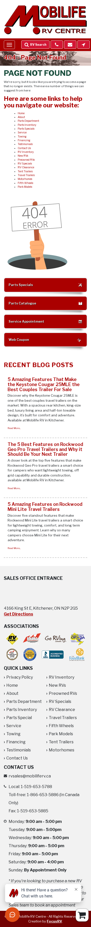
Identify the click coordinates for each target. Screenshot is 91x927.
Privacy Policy (19, 677)
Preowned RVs (26, 159)
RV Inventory (26, 152)
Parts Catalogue (22, 303)
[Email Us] (70, 44)
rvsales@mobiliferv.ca (30, 776)
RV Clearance (26, 167)
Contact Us (24, 148)
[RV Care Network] (12, 639)
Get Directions (18, 614)
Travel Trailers (26, 175)
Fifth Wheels (25, 183)
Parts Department (28, 121)
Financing (24, 140)
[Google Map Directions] (83, 44)
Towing (22, 136)
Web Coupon (19, 340)
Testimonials (25, 144)
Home (21, 113)
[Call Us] (57, 44)
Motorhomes (25, 179)
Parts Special (19, 717)
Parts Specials (26, 128)
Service (22, 132)
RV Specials (25, 163)
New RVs (23, 155)
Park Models (25, 186)
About (21, 117)
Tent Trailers (25, 171)
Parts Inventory (27, 125)
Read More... (14, 428)
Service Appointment (26, 321)
